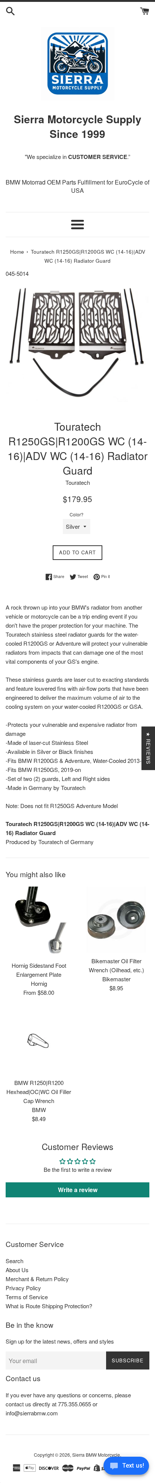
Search (14, 1261)
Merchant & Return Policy (37, 1279)
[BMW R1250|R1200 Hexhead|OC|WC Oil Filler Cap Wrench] (39, 1041)
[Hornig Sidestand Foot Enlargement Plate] (39, 922)
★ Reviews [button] (148, 748)
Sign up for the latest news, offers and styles (60, 1341)
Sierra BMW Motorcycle (96, 1454)
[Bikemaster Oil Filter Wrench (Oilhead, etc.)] (116, 920)
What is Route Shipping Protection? (49, 1306)
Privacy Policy (23, 1288)
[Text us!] (126, 1467)
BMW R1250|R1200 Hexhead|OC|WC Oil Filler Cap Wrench (38, 1092)
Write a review (77, 1189)
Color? (77, 514)
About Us (17, 1270)
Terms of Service (27, 1297)
